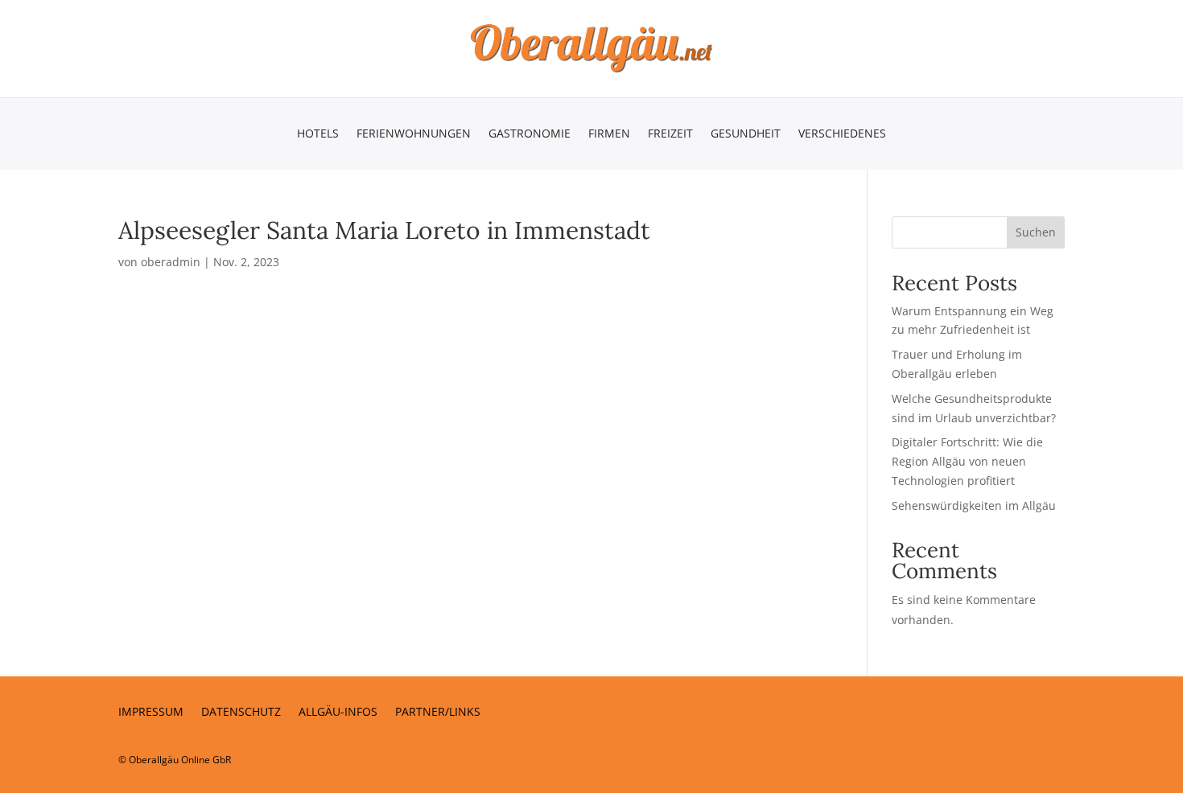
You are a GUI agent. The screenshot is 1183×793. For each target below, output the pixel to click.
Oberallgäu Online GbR (180, 759)
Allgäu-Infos (338, 712)
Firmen (609, 134)
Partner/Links (437, 712)
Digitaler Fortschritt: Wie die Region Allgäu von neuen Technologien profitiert (967, 461)
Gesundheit (746, 134)
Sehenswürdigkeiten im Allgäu (974, 505)
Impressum (150, 712)
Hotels (318, 134)
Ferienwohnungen (414, 134)
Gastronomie (529, 134)
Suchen (1036, 232)
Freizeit (670, 134)
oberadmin (170, 261)
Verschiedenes (842, 134)
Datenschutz (241, 712)
